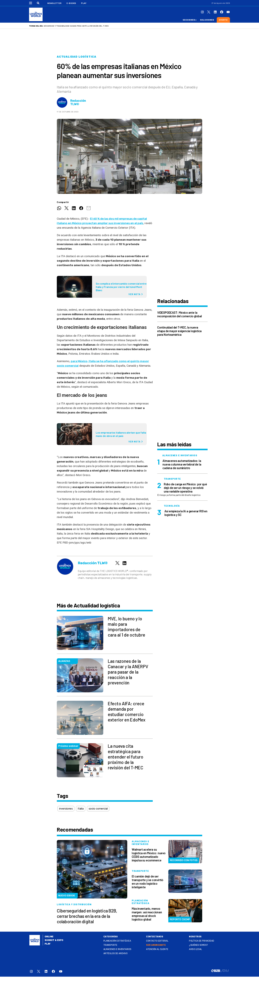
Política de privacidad (201, 941)
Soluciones (207, 20)
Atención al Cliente (157, 949)
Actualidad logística (76, 56)
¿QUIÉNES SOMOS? (198, 945)
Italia (81, 808)
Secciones (189, 20)
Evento (223, 20)
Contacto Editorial (157, 941)
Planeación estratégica (117, 941)
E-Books (71, 3)
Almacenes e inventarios (117, 949)
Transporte (110, 945)
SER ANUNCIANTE (156, 945)
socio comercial (98, 808)
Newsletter (54, 3)
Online (49, 936)
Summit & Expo (54, 940)
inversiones (66, 808)
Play (83, 3)
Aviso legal (195, 949)
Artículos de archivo (115, 953)
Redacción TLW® (78, 102)
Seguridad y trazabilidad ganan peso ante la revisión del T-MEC (76, 26)
